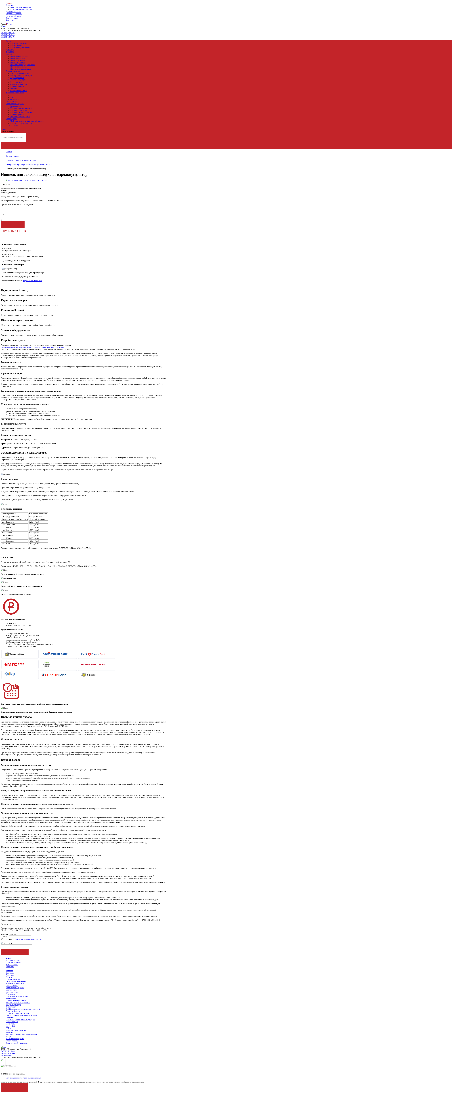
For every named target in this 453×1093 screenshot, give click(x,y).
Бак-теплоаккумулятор (19, 73)
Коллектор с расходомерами (21, 112)
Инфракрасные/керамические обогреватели (28, 121)
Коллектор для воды (18, 110)
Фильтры (9, 1032)
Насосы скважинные (18, 67)
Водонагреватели (13, 71)
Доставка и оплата (44, 347)
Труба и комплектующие (16, 80)
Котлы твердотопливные (20, 47)
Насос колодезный (17, 60)
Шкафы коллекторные (15, 1039)
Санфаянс (10, 1017)
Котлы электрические (19, 43)
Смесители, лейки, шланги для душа (20, 1020)
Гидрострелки (16, 106)
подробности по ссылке (32, 281)
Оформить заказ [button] (15, 952)
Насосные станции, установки (22, 65)
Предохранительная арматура (17, 1013)
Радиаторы (10, 52)
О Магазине (10, 5)
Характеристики (15, 347)
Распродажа (10, 994)
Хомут (8, 1037)
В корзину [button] (12, 224)
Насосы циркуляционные (20, 69)
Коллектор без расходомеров (21, 108)
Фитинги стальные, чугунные (18, 1003)
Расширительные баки (15, 93)
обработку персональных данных (28, 939)
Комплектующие (17, 86)
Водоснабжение (16, 95)
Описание (5, 347)
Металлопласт (16, 82)
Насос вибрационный (19, 56)
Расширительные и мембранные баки (21, 160)
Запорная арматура (13, 1005)
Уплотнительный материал (16, 1030)
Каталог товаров (12, 156)
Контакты (10, 20)
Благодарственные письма (21, 9)
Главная (9, 3)
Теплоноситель (12, 102)
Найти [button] (12, 145)
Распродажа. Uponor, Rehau (17, 996)
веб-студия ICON (44, 1060)
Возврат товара (12, 18)
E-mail (4, 937)
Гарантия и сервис (29, 347)
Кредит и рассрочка (14, 14)
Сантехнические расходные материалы (21, 1015)
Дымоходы (10, 50)
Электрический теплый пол (17, 1043)
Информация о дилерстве (20, 7)
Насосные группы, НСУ (20, 117)
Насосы (9, 54)
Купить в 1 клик (14, 231)
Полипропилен (12, 125)
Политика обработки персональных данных (23, 1078)
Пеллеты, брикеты (13, 1011)
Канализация (11, 998)
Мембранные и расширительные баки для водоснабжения (29, 164)
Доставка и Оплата (13, 12)
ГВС (12, 97)
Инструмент (11, 1007)
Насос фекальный (17, 63)
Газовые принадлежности (16, 1000)
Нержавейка (15, 89)
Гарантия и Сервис (13, 16)
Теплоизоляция (12, 1022)
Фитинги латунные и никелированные (21, 1034)
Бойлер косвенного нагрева (21, 76)
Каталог (9, 958)
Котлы (8, 41)
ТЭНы (8, 1028)
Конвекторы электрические (21, 123)
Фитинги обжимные (18, 91)
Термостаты (10, 1024)
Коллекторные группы (15, 104)
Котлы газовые (16, 45)
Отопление (14, 99)
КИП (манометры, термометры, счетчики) (23, 1009)
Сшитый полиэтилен (18, 84)
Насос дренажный (17, 58)
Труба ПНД (10, 1026)
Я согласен (15, 1086)
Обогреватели (11, 119)
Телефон (5, 934)
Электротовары (12, 1041)
